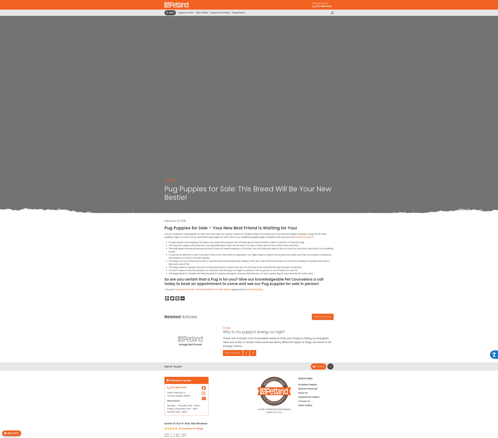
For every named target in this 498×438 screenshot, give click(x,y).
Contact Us (304, 401)
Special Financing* (308, 388)
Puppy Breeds (238, 12)
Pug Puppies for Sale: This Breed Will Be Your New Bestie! (202, 289)
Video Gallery (201, 12)
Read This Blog (232, 352)
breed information (303, 237)
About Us (303, 392)
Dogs (169, 180)
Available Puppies (307, 384)
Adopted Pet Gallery (220, 12)
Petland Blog (256, 289)
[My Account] (332, 13)
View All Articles (322, 316)
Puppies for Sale (185, 12)
